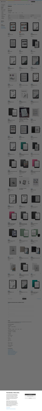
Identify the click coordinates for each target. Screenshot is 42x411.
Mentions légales (8, 407)
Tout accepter (30, 394)
